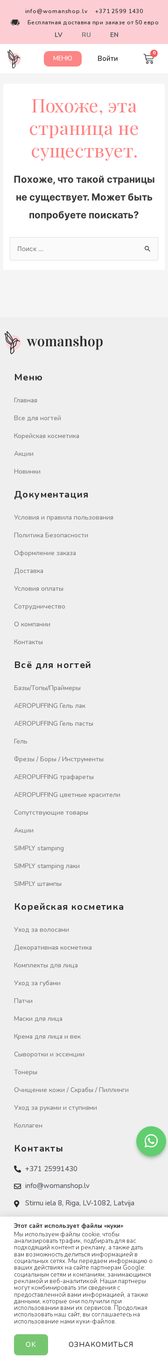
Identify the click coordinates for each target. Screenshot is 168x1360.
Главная (25, 400)
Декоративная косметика (53, 947)
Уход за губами (37, 983)
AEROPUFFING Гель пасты (53, 723)
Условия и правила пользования (63, 517)
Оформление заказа (45, 553)
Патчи (23, 1000)
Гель (21, 741)
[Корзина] (148, 59)
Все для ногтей (37, 418)
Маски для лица (38, 1018)
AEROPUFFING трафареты (54, 777)
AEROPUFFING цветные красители (67, 794)
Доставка (28, 570)
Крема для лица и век (47, 1036)
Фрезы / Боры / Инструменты (59, 759)
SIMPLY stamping (39, 848)
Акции (24, 453)
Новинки (27, 471)
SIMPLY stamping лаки (47, 866)
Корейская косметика (46, 435)
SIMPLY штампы (38, 883)
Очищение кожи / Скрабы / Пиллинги (71, 1089)
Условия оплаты (38, 588)
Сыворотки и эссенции (49, 1054)
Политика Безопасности (51, 535)
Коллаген (28, 1125)
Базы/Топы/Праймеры (47, 688)
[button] (63, 59)
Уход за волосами (41, 929)
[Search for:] (84, 249)
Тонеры (25, 1072)
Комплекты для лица (46, 965)
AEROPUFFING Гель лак (49, 705)
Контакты (28, 642)
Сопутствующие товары (51, 812)
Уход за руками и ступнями (55, 1107)
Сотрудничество (39, 606)
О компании (32, 624)
